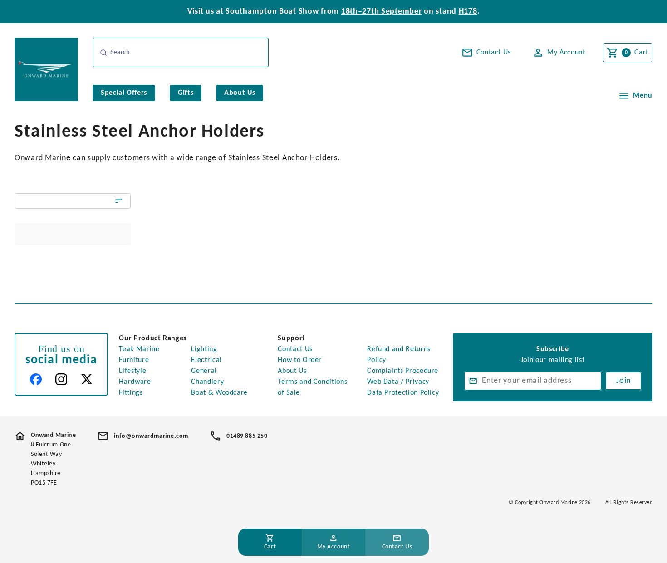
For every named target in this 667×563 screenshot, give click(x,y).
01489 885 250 (246, 436)
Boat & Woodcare (219, 393)
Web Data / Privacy (398, 382)
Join (623, 381)
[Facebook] (35, 379)
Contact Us (295, 349)
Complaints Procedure (402, 371)
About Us (292, 371)
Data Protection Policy (403, 393)
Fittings (130, 393)
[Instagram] (61, 379)
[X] (86, 379)
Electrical (206, 360)
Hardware (135, 382)
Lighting (204, 349)
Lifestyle (132, 371)
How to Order (300, 360)
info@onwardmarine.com (151, 436)
